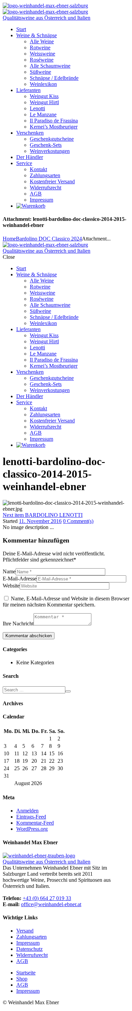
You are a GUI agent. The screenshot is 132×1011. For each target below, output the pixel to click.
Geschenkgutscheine (52, 139)
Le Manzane (43, 114)
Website (11, 586)
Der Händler (29, 157)
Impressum (41, 200)
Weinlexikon (43, 84)
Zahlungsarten (45, 175)
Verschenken (30, 133)
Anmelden (27, 810)
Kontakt (38, 169)
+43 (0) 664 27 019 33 (47, 898)
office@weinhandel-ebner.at (51, 904)
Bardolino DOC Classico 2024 (49, 239)
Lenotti (37, 108)
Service (24, 163)
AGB (36, 194)
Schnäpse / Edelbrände (54, 78)
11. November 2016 (40, 521)
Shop (21, 979)
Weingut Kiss (44, 96)
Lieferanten (28, 90)
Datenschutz (29, 949)
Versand (25, 931)
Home (9, 239)
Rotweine (40, 47)
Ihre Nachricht (18, 623)
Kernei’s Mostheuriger (54, 127)
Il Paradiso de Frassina (54, 120)
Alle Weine (42, 41)
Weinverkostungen (50, 151)
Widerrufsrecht (45, 187)
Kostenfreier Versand (52, 181)
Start (21, 29)
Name (9, 571)
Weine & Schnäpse (36, 35)
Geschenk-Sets (46, 145)
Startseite (26, 972)
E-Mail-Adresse (20, 578)
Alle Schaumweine (50, 66)
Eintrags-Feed (31, 817)
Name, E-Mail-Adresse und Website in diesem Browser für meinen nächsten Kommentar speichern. (66, 601)
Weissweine (42, 53)
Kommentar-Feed (35, 823)
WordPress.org (32, 829)
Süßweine (40, 72)
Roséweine (41, 60)
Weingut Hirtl (44, 102)
